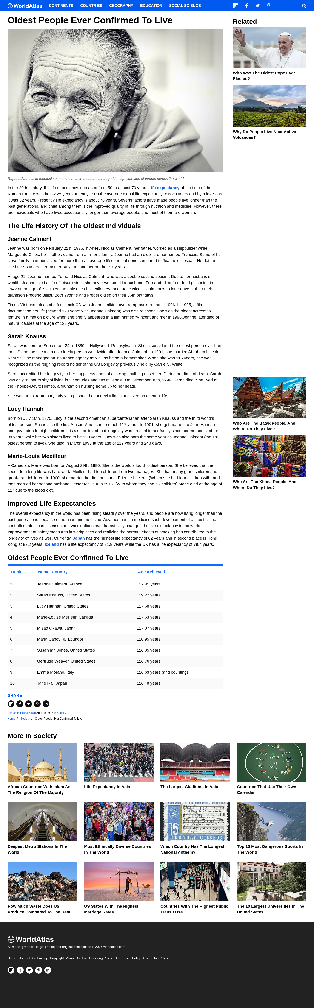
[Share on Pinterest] (37, 703)
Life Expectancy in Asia (107, 786)
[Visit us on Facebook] (20, 970)
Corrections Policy (127, 958)
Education (151, 6)
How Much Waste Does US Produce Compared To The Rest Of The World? (42, 912)
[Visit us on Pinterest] (38, 970)
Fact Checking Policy (97, 958)
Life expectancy (164, 187)
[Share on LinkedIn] (46, 703)
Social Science (185, 6)
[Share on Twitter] (28, 703)
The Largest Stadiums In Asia (189, 786)
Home (12, 958)
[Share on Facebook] (19, 703)
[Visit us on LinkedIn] (47, 970)
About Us (73, 958)
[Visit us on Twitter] (29, 970)
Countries (91, 6)
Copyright (57, 958)
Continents (61, 6)
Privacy (42, 958)
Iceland (52, 544)
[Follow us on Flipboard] (11, 970)
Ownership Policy (155, 958)
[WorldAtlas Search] (304, 5)
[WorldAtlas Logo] (27, 5)
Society (61, 712)
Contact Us (27, 958)
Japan (79, 538)
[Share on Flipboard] (11, 703)
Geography (121, 6)
